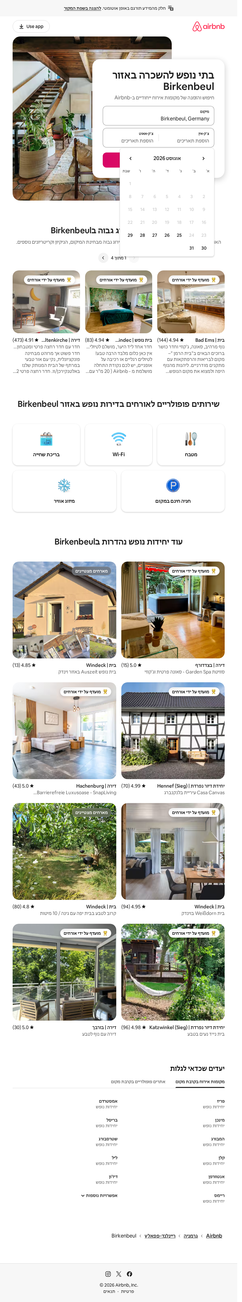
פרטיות (127, 1291)
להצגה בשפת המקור (82, 8)
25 (179, 235)
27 (154, 235)
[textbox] (187, 140)
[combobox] (158, 118)
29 (130, 235)
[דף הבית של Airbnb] (209, 26)
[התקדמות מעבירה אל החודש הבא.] (131, 158)
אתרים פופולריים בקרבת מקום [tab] (138, 1081)
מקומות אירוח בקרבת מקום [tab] (200, 1081)
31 (191, 248)
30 (204, 248)
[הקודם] (134, 258)
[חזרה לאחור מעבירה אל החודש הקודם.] (203, 158)
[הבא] (103, 258)
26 (167, 235)
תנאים (109, 1291)
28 (142, 235)
